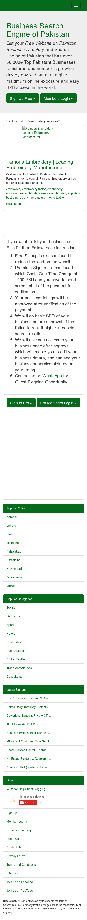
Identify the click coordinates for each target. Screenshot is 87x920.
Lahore (11, 525)
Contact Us (14, 847)
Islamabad (13, 543)
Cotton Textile (16, 659)
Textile (11, 607)
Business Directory (19, 830)
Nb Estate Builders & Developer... (29, 758)
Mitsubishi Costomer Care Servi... (29, 741)
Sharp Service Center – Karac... (28, 750)
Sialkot (11, 534)
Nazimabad (14, 568)
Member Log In (17, 821)
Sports (11, 625)
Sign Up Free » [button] (22, 98)
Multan (11, 586)
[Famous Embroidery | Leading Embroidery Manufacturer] (43, 139)
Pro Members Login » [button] (58, 402)
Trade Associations (19, 668)
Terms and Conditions (21, 864)
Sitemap (12, 873)
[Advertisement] (43, 453)
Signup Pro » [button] (21, 402)
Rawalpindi (14, 560)
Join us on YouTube (20, 890)
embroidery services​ (38, 193)
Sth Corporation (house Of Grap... (29, 698)
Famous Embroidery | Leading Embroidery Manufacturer (39, 164)
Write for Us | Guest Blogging (26, 789)
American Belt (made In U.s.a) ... (28, 767)
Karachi (12, 517)
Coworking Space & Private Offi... (29, 715)
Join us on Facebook (20, 882)
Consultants (14, 676)
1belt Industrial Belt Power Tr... (27, 724)
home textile (56, 197)
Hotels (11, 633)
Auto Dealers (15, 650)
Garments (13, 616)
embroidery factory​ (34, 189)
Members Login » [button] (58, 98)
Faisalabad (13, 203)
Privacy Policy (16, 856)
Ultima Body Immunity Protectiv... (28, 707)
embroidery (13, 189)
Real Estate (14, 642)
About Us (13, 838)
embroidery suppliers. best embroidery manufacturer (43, 195)
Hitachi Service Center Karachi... (28, 732)
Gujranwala (14, 577)
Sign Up (12, 813)
